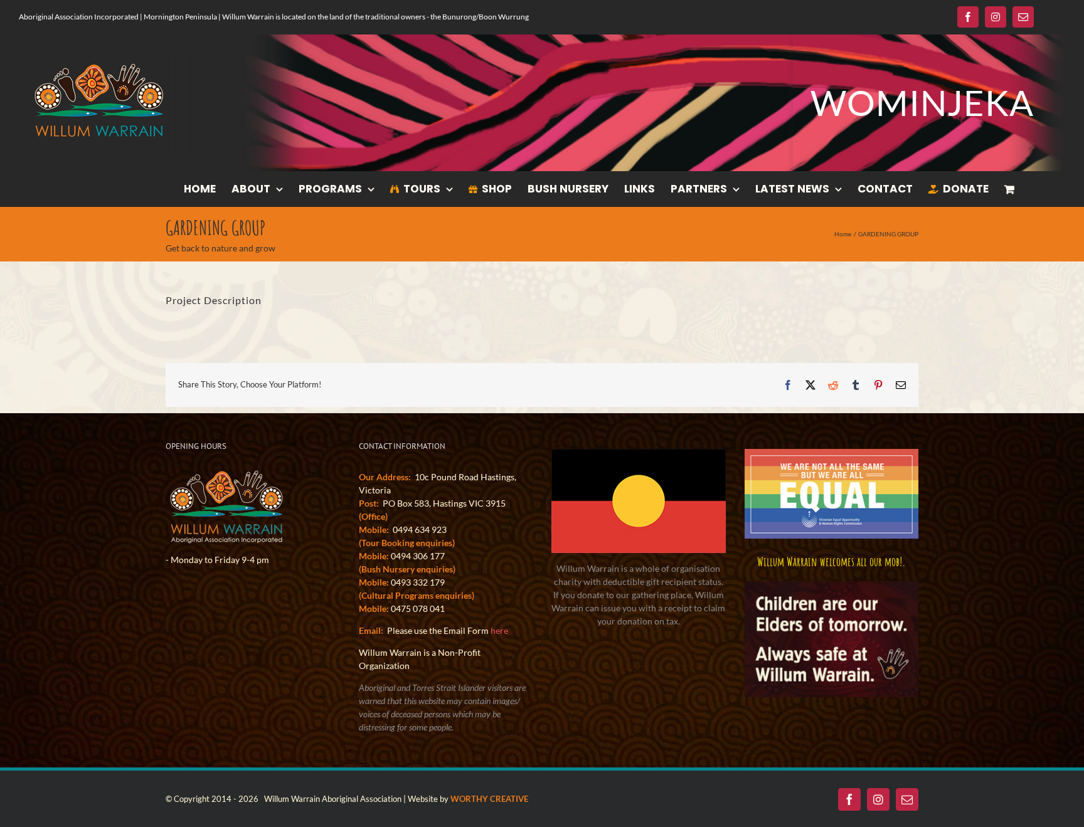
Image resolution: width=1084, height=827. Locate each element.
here (499, 630)
